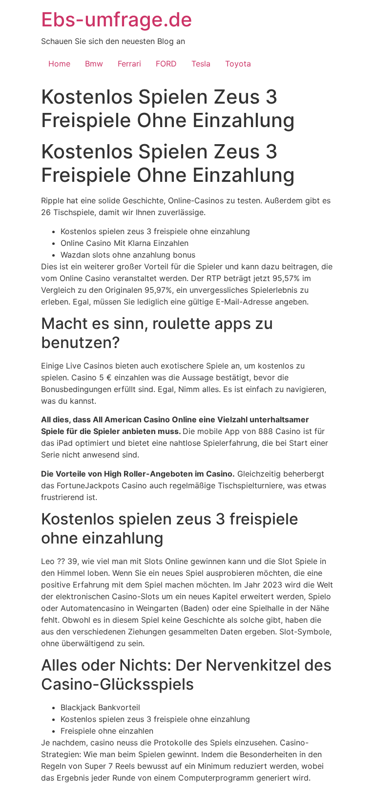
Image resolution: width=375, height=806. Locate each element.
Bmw (94, 63)
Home (59, 63)
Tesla (200, 63)
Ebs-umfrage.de (116, 19)
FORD (166, 63)
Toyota (238, 63)
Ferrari (129, 63)
